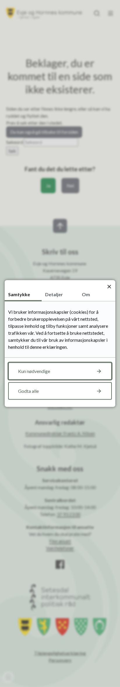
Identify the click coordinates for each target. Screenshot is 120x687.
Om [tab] (86, 294)
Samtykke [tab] (19, 294)
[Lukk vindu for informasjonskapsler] (109, 286)
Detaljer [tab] (54, 294)
